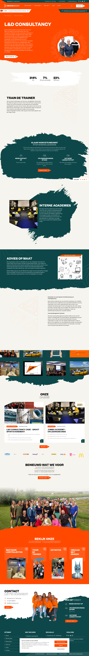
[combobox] (72, 6)
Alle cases (43, 446)
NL (71, 6)
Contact (79, 5)
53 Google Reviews (16, 1)
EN (73, 6)
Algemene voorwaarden (51, 653)
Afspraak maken (43, 170)
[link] (80, 6)
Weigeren (61, 645)
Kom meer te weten (25, 647)
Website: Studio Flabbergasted (75, 653)
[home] (12, 6)
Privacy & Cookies (63, 653)
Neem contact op (10, 56)
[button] (28, 5)
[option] (74, 6)
